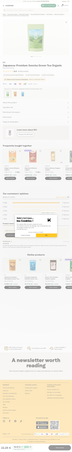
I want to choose (25, 235)
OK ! (46, 235)
